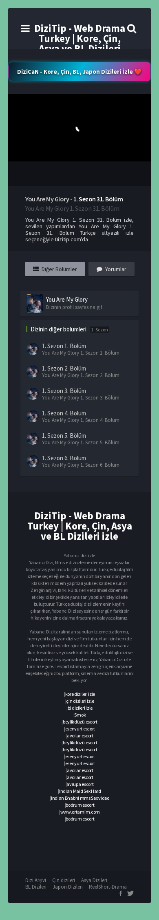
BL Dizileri (35, 886)
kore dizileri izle (80, 694)
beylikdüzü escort (80, 722)
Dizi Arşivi (35, 880)
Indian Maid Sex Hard (80, 791)
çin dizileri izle (80, 701)
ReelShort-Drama (108, 886)
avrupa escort (79, 784)
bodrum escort (80, 805)
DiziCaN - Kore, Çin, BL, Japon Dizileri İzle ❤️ (79, 71)
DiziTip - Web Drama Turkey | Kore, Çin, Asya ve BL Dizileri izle (79, 43)
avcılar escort (80, 735)
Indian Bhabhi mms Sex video (80, 798)
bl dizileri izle (80, 708)
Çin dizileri (63, 880)
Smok (80, 715)
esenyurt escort (80, 729)
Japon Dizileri (68, 886)
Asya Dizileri (94, 880)
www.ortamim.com (80, 812)
